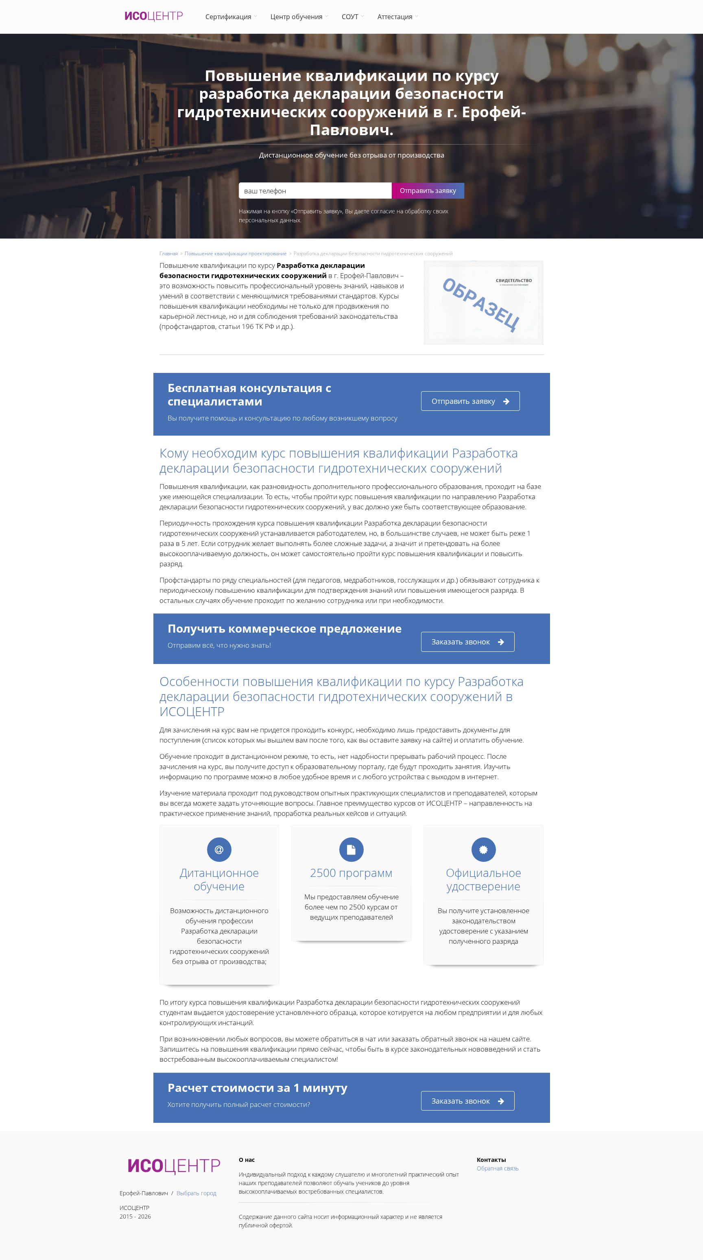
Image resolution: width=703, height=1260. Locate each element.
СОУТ (350, 16)
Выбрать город (196, 1193)
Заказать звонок (461, 641)
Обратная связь (498, 1168)
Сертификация (228, 16)
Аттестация (395, 16)
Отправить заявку (463, 401)
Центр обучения (297, 16)
